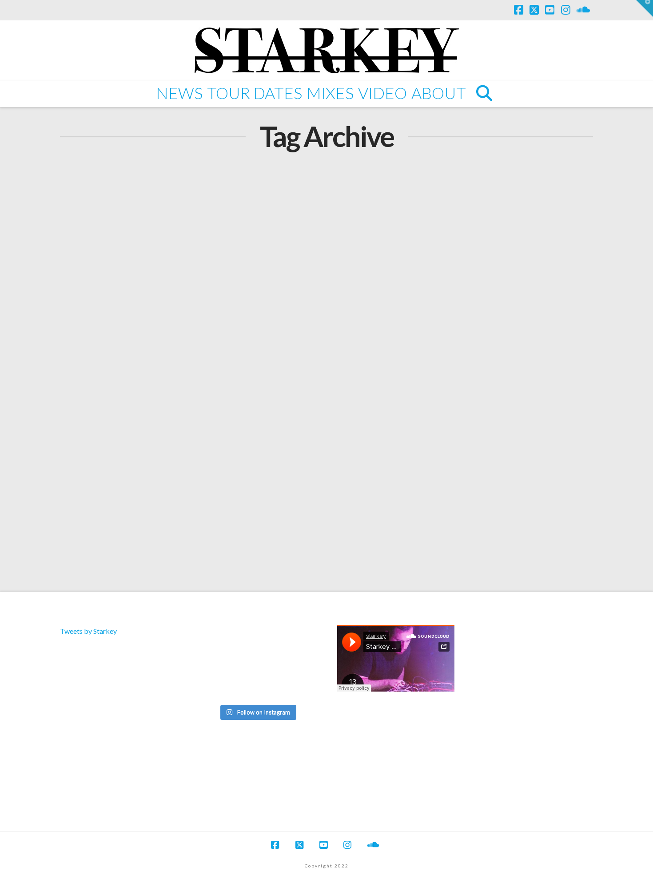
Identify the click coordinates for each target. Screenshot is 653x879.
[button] (644, 8)
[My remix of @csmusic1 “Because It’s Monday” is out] (297, 686)
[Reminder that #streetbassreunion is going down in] (257, 664)
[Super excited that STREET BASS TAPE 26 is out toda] (217, 641)
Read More (98, 316)
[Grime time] (217, 686)
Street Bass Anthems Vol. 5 (164, 422)
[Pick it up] (297, 664)
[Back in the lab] (217, 664)
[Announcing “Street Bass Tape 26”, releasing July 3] (297, 641)
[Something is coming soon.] (257, 686)
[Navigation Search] (483, 93)
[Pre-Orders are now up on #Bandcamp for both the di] (257, 641)
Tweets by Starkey (88, 631)
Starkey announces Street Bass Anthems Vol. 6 (175, 204)
